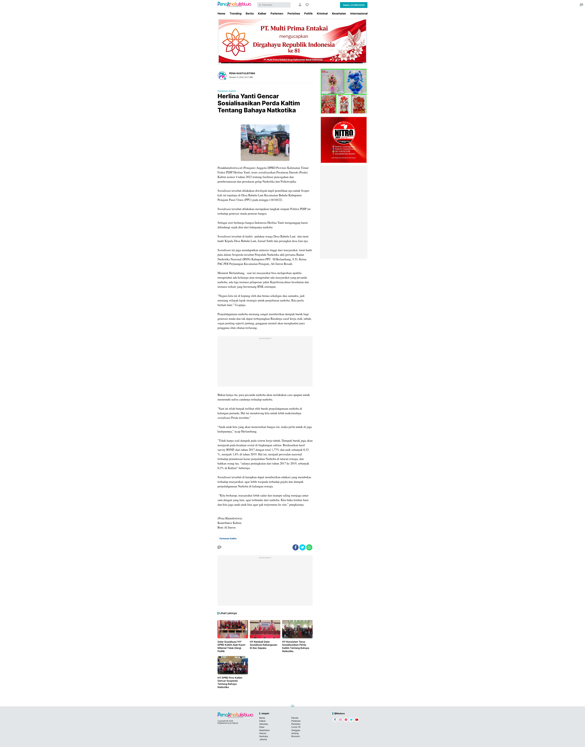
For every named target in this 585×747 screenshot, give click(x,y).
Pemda (294, 718)
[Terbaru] (300, 5)
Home (221, 13)
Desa (261, 727)
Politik (308, 13)
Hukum (262, 733)
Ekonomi (295, 736)
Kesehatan (339, 13)
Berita (250, 13)
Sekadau (263, 724)
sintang (295, 733)
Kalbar (262, 13)
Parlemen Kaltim (227, 90)
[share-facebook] (295, 547)
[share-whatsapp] (309, 547)
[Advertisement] (265, 362)
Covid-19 (295, 727)
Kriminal (322, 13)
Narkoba (263, 736)
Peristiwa (293, 13)
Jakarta (263, 739)
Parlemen (277, 13)
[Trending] (307, 5)
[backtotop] (292, 707)
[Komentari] (219, 547)
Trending (235, 13)
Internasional (359, 13)
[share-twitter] (302, 547)
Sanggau (295, 730)
